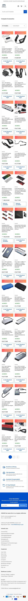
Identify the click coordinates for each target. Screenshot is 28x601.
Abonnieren (23, 505)
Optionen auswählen (5, 204)
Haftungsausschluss (6, 545)
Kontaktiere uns (5, 565)
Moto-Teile (3, 554)
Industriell (3, 558)
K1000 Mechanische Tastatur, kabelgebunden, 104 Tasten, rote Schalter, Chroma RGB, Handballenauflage (20, 191)
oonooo (3, 47)
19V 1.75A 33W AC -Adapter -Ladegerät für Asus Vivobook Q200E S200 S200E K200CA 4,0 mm (7, 85)
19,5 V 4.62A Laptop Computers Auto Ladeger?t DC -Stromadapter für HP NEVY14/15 (6, 156)
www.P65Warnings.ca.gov (17, 524)
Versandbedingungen (6, 537)
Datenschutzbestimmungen (7, 533)
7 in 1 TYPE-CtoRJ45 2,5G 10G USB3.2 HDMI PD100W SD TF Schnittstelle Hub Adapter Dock (7, 404)
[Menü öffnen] (25, 6)
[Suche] (25, 11)
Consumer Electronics (6, 561)
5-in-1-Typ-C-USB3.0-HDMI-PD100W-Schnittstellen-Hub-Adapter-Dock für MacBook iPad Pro (6, 369)
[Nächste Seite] (17, 457)
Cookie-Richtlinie (5, 541)
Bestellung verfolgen (6, 563)
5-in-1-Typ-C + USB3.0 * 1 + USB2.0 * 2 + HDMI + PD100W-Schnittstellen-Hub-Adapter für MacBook (20, 264)
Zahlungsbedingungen (6, 535)
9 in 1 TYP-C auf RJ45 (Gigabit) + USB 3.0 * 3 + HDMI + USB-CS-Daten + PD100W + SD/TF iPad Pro (7, 264)
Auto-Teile (3, 552)
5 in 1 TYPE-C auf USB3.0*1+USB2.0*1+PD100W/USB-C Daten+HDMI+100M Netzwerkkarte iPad (7, 121)
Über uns (3, 567)
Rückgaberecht (4, 539)
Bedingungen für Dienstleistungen (9, 543)
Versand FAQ (4, 531)
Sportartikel (4, 556)
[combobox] (14, 11)
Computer (3, 559)
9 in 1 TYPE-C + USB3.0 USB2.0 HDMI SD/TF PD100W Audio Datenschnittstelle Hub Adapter (20, 333)
